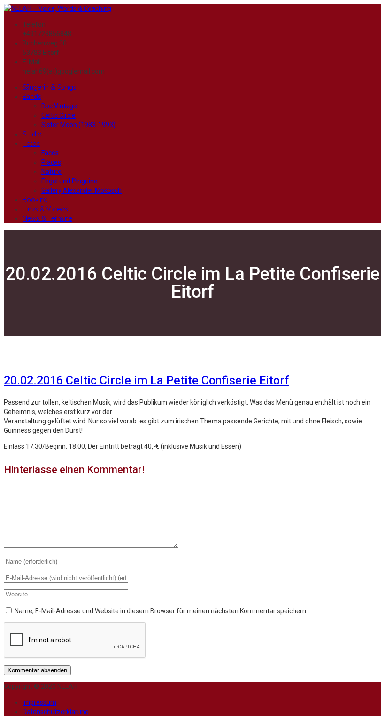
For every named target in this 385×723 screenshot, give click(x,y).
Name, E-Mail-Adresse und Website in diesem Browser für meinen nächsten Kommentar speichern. (161, 611)
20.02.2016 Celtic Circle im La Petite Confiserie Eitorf (146, 380)
